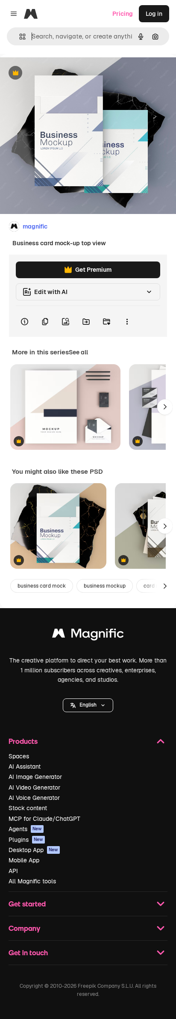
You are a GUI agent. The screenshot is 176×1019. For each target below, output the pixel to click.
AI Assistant (25, 766)
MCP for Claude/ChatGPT (44, 819)
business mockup (105, 585)
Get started (27, 903)
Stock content (28, 808)
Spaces (19, 756)
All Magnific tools (32, 881)
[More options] (126, 321)
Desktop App (33, 850)
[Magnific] (88, 635)
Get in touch (28, 952)
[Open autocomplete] (19, 36)
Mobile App (24, 860)
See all (78, 352)
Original (55, 73)
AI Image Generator (35, 777)
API (13, 871)
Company (24, 928)
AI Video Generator (34, 787)
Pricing (122, 14)
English (88, 704)
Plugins (26, 840)
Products (23, 741)
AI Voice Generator (34, 798)
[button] (88, 705)
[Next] (165, 407)
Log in (154, 14)
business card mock (42, 585)
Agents (25, 829)
